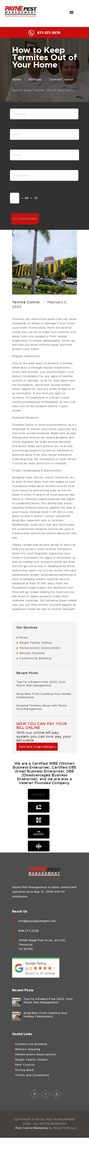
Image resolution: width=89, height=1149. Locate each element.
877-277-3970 (48, 33)
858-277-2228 (28, 931)
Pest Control (25, 1065)
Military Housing (31, 653)
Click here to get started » (37, 747)
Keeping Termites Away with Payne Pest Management (41, 707)
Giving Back (24, 1070)
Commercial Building (35, 658)
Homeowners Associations (39, 648)
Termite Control (61, 79)
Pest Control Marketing (31, 1128)
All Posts (35, 79)
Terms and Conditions (32, 1075)
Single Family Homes (35, 643)
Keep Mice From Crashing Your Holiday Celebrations (44, 695)
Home (16, 79)
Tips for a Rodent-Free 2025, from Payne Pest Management (40, 683)
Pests (23, 637)
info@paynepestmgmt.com (37, 921)
